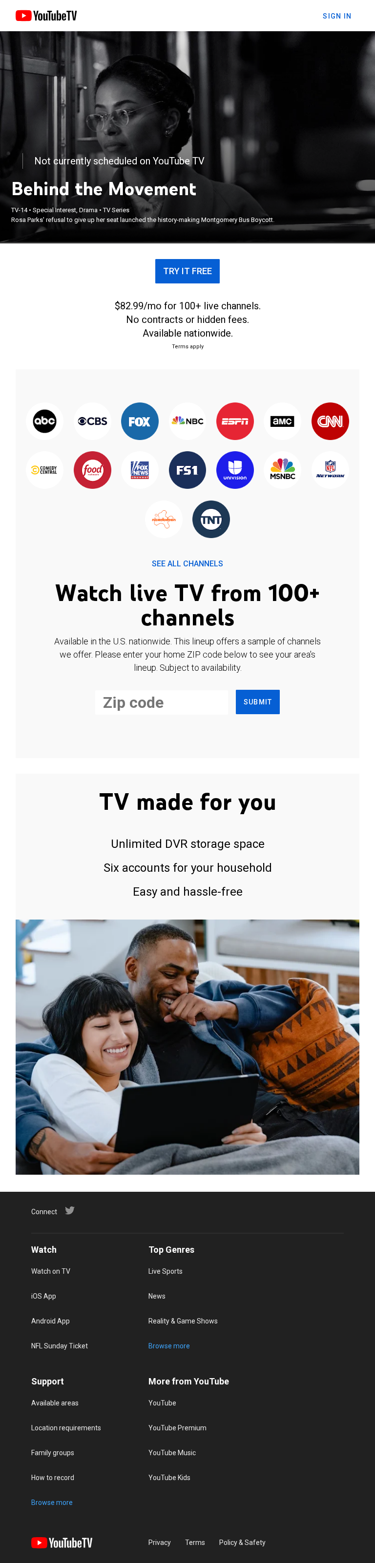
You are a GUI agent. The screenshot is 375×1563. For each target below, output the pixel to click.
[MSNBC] (282, 470)
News (157, 1296)
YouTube (162, 1403)
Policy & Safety (242, 1542)
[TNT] (211, 520)
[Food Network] (92, 470)
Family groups (52, 1453)
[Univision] (235, 470)
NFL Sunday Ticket (59, 1346)
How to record (52, 1478)
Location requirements (66, 1428)
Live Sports (165, 1271)
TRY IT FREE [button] (187, 271)
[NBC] (187, 422)
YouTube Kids (169, 1478)
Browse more (169, 1346)
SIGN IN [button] (337, 16)
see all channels (187, 563)
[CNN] (330, 422)
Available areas (55, 1403)
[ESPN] (235, 422)
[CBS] (92, 422)
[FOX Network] (140, 422)
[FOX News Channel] (140, 470)
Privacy (159, 1542)
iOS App (43, 1296)
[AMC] (282, 422)
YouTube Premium (177, 1428)
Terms (195, 1542)
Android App (50, 1321)
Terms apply (188, 346)
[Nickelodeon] (164, 520)
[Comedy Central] (44, 470)
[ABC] (44, 422)
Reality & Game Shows (183, 1321)
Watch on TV (50, 1271)
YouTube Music (172, 1453)
